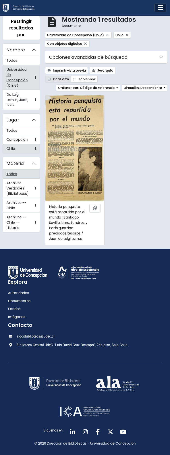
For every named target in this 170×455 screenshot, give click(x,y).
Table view (86, 79)
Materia (15, 163)
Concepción (21, 140)
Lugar (12, 120)
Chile (21, 149)
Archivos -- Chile (21, 205)
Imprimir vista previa (69, 70)
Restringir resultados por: (21, 28)
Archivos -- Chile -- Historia (21, 222)
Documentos (19, 300)
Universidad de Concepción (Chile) (21, 77)
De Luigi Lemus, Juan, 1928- (21, 100)
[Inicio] (20, 8)
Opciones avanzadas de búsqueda (88, 57)
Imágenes (16, 316)
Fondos (14, 308)
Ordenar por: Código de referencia (87, 88)
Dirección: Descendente (143, 88)
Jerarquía (104, 70)
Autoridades (18, 292)
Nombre (15, 50)
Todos (11, 60)
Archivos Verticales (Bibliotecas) (21, 188)
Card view (60, 79)
